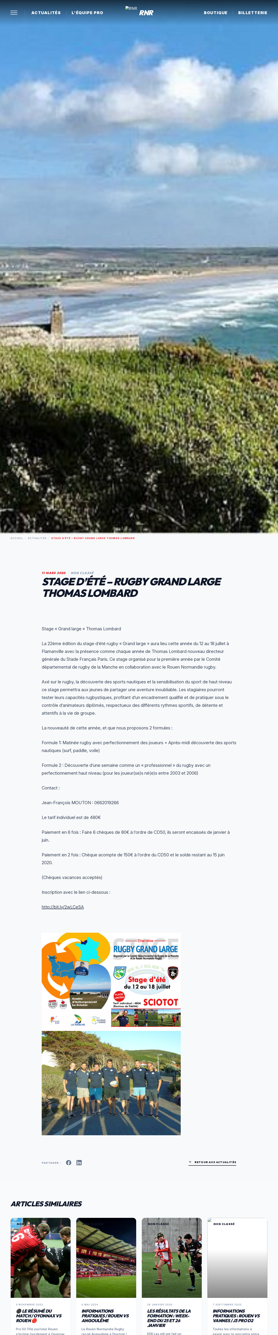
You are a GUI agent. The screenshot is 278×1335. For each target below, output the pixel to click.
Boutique (216, 12)
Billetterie (253, 12)
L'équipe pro (87, 12)
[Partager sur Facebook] (68, 1162)
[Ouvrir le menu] (13, 12)
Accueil (16, 538)
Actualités (46, 12)
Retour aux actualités (212, 1162)
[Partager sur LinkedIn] (79, 1162)
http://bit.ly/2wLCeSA (63, 907)
